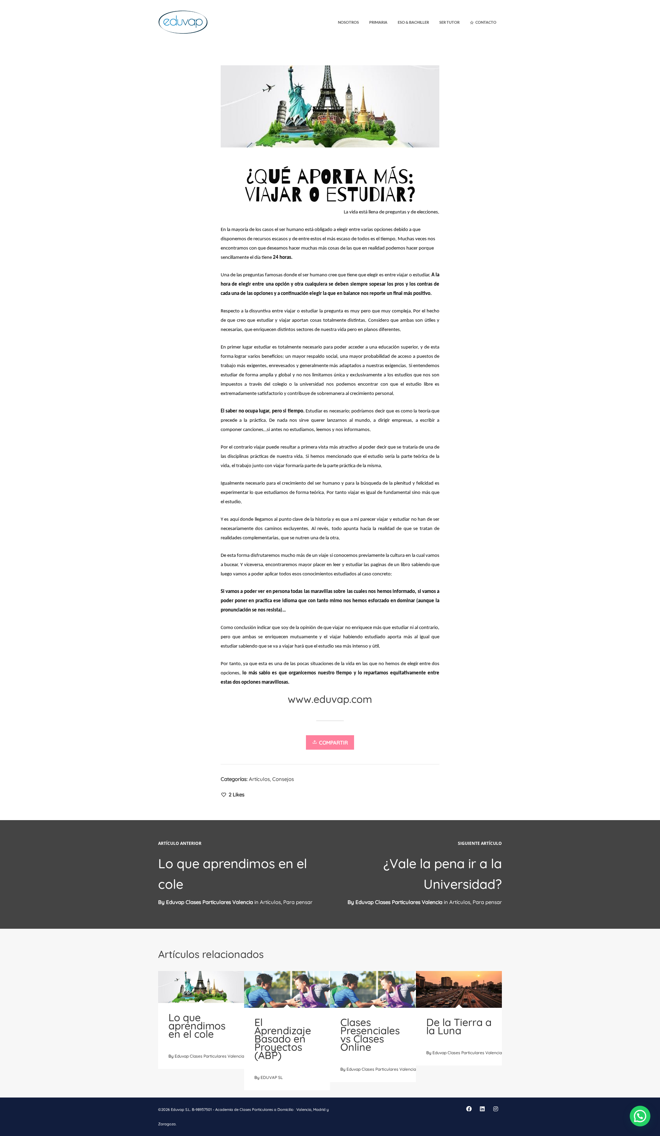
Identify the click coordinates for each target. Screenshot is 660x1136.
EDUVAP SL (272, 1077)
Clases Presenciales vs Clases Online (370, 1035)
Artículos (259, 779)
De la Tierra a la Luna (459, 1026)
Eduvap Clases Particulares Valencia (398, 902)
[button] (640, 1116)
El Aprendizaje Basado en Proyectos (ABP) (282, 1039)
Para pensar (487, 902)
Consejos (283, 779)
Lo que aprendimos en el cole (197, 1025)
